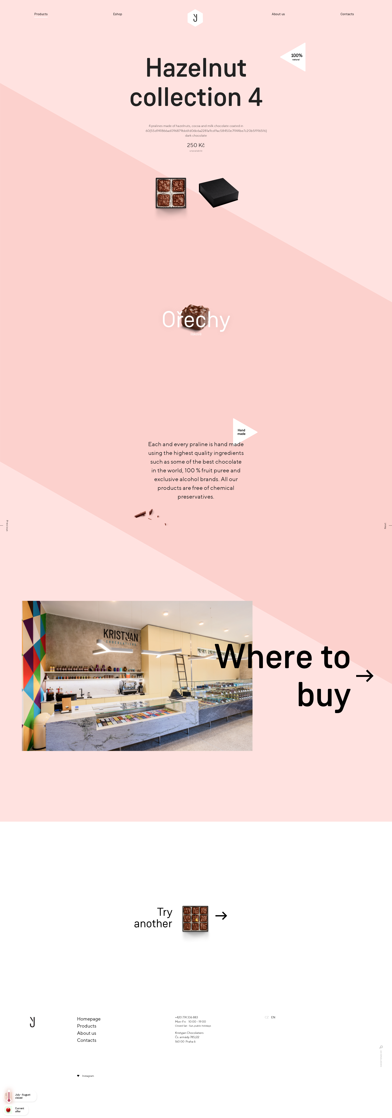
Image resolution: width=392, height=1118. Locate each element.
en (273, 1017)
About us (278, 14)
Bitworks (381, 1047)
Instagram (88, 1075)
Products (41, 14)
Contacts (347, 14)
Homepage (89, 1019)
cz (267, 1017)
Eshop (117, 14)
